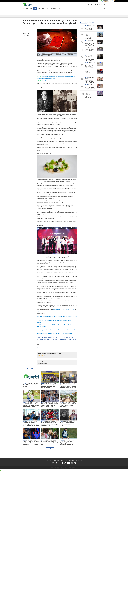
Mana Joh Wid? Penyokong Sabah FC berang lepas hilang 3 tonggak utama (49, 424)
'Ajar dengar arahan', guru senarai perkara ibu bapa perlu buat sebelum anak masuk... (31, 405)
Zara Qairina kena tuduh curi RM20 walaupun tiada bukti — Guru (68, 424)
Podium (64, 16)
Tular (52, 16)
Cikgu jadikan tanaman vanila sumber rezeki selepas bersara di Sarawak (68, 405)
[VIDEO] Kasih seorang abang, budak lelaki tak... (89, 51)
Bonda (28, 16)
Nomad (81, 16)
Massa (48, 16)
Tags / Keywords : (41, 335)
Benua (35, 8)
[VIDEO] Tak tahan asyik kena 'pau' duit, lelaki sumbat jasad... (90, 44)
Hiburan (69, 16)
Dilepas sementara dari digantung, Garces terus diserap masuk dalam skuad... (68, 443)
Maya (27, 8)
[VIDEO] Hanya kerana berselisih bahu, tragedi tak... (89, 29)
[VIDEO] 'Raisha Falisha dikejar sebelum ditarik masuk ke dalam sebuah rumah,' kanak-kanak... (31, 443)
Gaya (36, 16)
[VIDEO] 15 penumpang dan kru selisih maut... (90, 37)
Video (59, 8)
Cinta (32, 16)
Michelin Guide (40, 337)
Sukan (39, 8)
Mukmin (43, 8)
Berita (31, 8)
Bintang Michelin (47, 337)
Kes (55, 16)
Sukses (43, 16)
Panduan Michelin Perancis (52, 339)
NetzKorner (53, 8)
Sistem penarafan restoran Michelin (66, 339)
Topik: (38, 344)
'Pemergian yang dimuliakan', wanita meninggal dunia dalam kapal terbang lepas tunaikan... (68, 386)
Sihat (77, 16)
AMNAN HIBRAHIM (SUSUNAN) (32, 26)
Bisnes (59, 16)
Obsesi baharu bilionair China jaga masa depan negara (53, 80)
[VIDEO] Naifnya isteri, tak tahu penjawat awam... (89, 66)
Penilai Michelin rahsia (41, 339)
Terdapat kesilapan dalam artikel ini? (47, 362)
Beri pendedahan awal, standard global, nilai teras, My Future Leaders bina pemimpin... (31, 424)
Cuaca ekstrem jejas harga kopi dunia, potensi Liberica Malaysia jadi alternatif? (54, 333)
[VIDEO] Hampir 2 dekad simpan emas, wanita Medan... (90, 88)
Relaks (48, 8)
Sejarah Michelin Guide (56, 337)
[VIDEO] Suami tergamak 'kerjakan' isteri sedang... (90, 96)
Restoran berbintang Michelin (67, 337)
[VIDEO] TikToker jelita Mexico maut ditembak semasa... (89, 81)
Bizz (24, 31)
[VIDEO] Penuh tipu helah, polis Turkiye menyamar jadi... (89, 59)
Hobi (73, 16)
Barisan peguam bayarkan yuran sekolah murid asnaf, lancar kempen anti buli (50, 386)
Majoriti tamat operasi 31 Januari (29, 385)
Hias (39, 16)
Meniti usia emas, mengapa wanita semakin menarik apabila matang (49, 443)
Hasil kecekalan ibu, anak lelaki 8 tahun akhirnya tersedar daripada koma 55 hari (49, 405)
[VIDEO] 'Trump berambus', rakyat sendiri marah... (89, 74)
